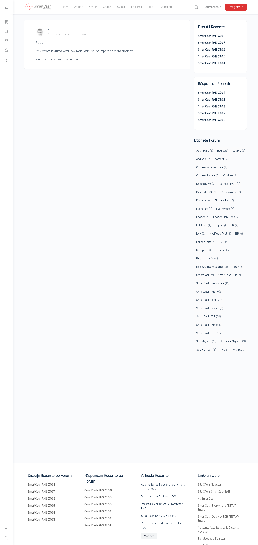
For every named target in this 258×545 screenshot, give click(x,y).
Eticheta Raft (224, 200)
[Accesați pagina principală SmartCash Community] (38, 6)
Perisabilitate (205, 242)
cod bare (203, 159)
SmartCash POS (208, 316)
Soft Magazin (206, 341)
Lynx (200, 233)
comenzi (222, 159)
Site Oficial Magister (209, 484)
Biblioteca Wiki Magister (211, 538)
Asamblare (204, 150)
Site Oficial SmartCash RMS (214, 491)
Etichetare (204, 209)
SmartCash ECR (229, 275)
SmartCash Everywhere (212, 283)
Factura (202, 217)
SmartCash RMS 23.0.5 (211, 56)
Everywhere (225, 209)
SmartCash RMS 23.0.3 (211, 99)
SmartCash (205, 275)
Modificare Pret (220, 233)
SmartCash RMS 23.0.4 (211, 63)
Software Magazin (233, 341)
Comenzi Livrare (207, 175)
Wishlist (239, 349)
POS (223, 242)
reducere (222, 250)
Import (221, 225)
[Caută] (196, 7)
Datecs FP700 (229, 184)
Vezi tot (149, 535)
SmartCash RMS (208, 325)
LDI (234, 225)
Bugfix (222, 150)
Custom (230, 175)
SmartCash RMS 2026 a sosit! (158, 516)
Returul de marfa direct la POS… (159, 496)
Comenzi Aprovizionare (211, 167)
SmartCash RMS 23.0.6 (211, 49)
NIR (239, 233)
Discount (203, 200)
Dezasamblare (231, 192)
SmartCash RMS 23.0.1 (97, 525)
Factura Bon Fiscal (226, 217)
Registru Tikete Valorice (212, 266)
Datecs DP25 (205, 184)
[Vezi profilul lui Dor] (40, 32)
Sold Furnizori (206, 349)
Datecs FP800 (206, 192)
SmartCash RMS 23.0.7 (211, 42)
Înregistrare (236, 7)
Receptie (203, 250)
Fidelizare (203, 225)
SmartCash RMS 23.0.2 (211, 113)
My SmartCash (206, 498)
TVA (224, 349)
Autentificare (213, 7)
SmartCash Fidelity (209, 291)
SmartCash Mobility (209, 300)
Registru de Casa (208, 258)
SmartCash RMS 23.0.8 (211, 36)
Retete (238, 266)
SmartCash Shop (209, 333)
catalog (239, 150)
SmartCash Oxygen (209, 308)
